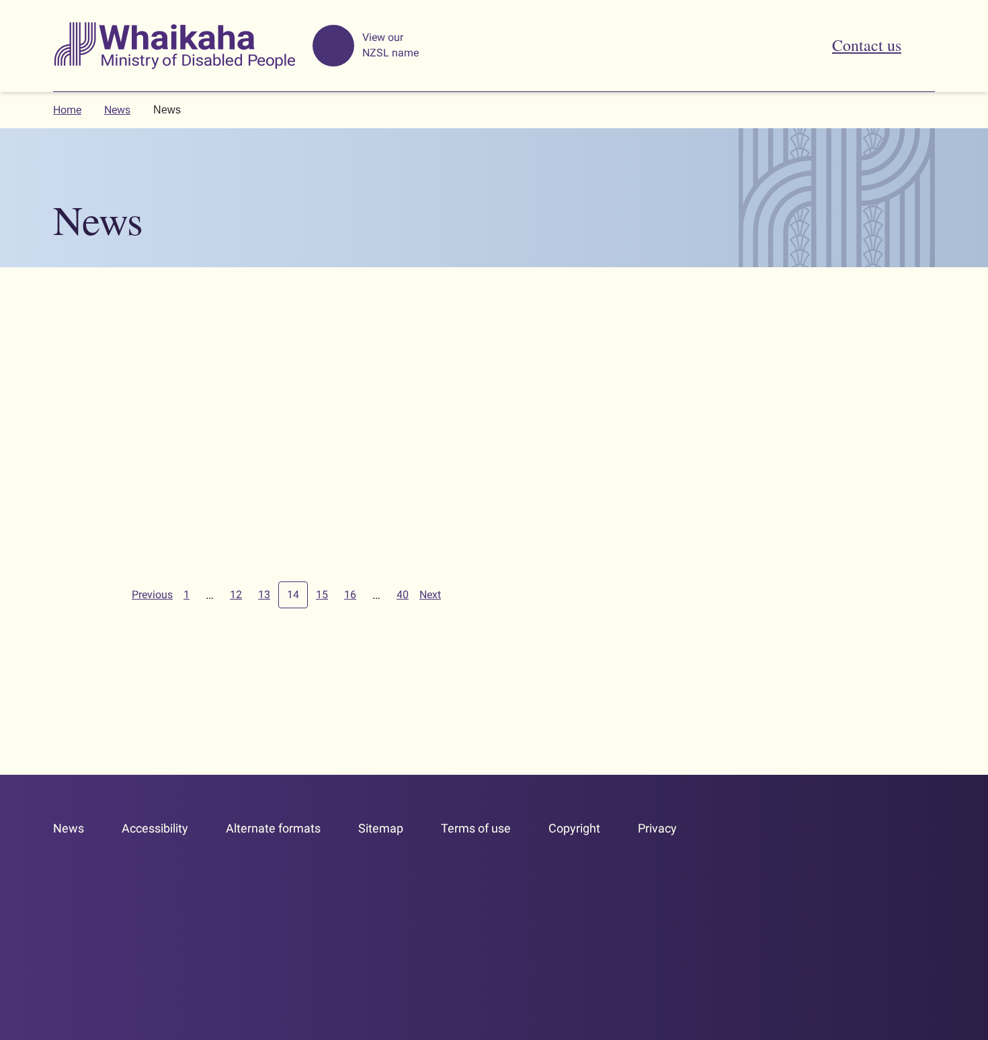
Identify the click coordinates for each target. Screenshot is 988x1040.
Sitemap (380, 828)
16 (350, 594)
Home (67, 109)
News (117, 109)
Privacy (657, 828)
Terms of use (476, 828)
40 (403, 594)
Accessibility (155, 828)
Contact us (866, 45)
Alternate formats (273, 828)
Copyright (574, 828)
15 (322, 594)
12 (236, 594)
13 (264, 594)
